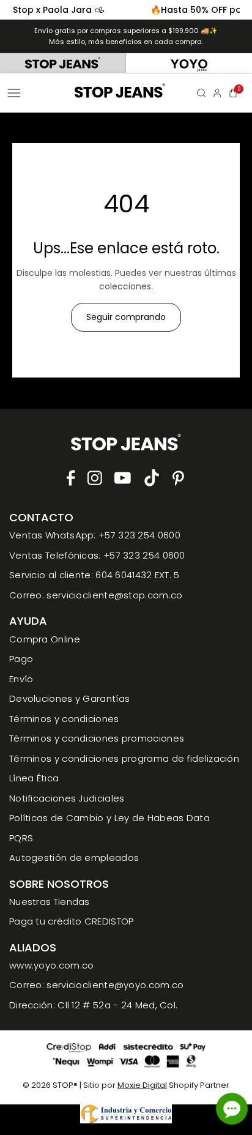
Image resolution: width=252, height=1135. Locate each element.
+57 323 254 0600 (144, 555)
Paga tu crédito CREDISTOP (71, 921)
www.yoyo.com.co (51, 965)
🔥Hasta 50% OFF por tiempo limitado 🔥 (139, 10)
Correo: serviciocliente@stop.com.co (96, 595)
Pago (21, 658)
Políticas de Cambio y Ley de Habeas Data (109, 817)
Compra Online (44, 639)
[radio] (63, 63)
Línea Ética (34, 778)
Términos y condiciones (64, 718)
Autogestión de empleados (74, 857)
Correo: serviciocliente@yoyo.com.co (96, 984)
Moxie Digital (142, 1085)
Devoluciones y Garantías (69, 698)
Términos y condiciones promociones (96, 738)
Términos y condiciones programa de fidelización (124, 758)
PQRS (21, 838)
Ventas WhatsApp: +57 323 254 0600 (94, 535)
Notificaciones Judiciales (67, 798)
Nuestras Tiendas (49, 901)
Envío (21, 678)
